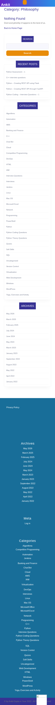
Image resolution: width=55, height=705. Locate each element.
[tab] (25, 2)
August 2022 (11, 365)
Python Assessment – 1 (15, 72)
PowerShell (10, 221)
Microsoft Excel (12, 204)
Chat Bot (9, 142)
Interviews (10, 181)
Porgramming (11, 215)
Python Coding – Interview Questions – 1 (22, 94)
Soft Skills (10, 249)
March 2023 (11, 348)
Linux (8, 193)
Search (27, 39)
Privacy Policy (12, 407)
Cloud (8, 147)
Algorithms (10, 113)
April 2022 (10, 376)
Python (9, 227)
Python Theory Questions (16, 238)
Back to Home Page (13, 28)
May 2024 (10, 342)
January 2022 (11, 382)
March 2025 (11, 319)
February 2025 (12, 325)
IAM (7, 170)
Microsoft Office (28, 607)
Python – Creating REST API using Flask (22, 83)
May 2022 (10, 370)
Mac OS (9, 198)
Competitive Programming (16, 153)
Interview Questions (14, 176)
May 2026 (10, 314)
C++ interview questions (16, 77)
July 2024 (10, 331)
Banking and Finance (14, 130)
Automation (10, 119)
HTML (8, 164)
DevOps (9, 159)
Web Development (13, 278)
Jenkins (9, 187)
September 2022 (13, 359)
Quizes (9, 244)
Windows (10, 283)
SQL (8, 255)
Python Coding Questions (16, 232)
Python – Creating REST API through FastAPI (24, 89)
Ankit (5, 5)
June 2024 (10, 336)
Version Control (12, 266)
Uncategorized (12, 261)
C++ (8, 136)
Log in (27, 523)
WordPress (10, 289)
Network (9, 210)
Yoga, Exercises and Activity (17, 295)
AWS (8, 125)
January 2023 (11, 353)
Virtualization (11, 272)
